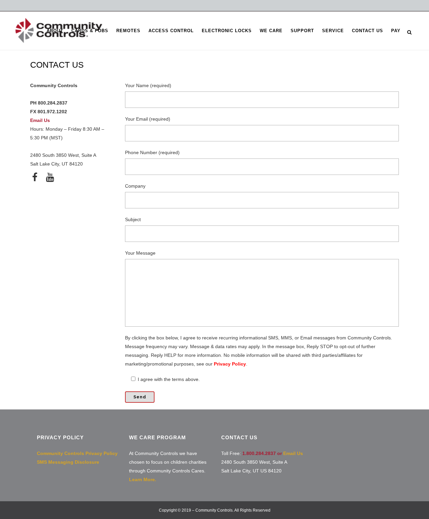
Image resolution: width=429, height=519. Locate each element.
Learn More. (142, 479)
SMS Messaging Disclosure (68, 462)
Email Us (40, 120)
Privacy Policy (230, 364)
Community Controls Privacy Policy (77, 453)
